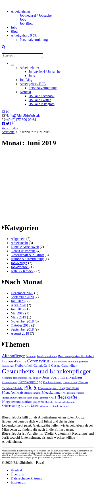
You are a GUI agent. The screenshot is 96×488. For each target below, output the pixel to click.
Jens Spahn (51, 377)
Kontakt (25, 92)
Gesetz (56, 365)
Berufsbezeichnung (47, 356)
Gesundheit (69, 365)
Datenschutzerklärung (26, 478)
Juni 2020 (18, 301)
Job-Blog (26, 23)
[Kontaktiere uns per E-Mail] (3, 111)
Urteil (35, 405)
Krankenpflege (30, 382)
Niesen (83, 382)
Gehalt (38, 365)
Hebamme (7, 378)
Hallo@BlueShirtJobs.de (22, 116)
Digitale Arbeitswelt (25, 247)
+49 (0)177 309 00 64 (20, 120)
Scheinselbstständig (65, 402)
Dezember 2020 (22, 293)
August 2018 (20, 333)
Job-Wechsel (20, 267)
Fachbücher (8, 366)
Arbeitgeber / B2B (24, 35)
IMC (30, 378)
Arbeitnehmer (20, 11)
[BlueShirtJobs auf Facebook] (3, 124)
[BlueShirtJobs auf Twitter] (7, 124)
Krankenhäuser (9, 382)
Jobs (23, 19)
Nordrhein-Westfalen (12, 388)
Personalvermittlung (34, 39)
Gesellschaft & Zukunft (27, 255)
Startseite (8, 132)
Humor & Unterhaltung (27, 259)
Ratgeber (49, 402)
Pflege (30, 387)
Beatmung (31, 356)
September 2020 (22, 297)
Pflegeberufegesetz (48, 388)
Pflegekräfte (66, 396)
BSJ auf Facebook (41, 96)
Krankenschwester (52, 382)
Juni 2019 (18, 309)
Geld (47, 365)
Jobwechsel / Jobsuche (36, 15)
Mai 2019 (17, 313)
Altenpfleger (13, 355)
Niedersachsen (70, 382)
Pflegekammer (52, 392)
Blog (14, 31)
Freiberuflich (24, 365)
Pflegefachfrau (68, 388)
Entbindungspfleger (78, 361)
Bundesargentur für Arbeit (76, 356)
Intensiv (37, 378)
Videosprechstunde (49, 406)
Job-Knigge (19, 263)
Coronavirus (38, 360)
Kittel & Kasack (22, 271)
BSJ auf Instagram (41, 104)
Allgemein (18, 239)
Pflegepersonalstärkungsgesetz (23, 401)
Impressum (18, 482)
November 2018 (22, 321)
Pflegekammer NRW (43, 397)
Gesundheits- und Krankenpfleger (46, 371)
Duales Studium (58, 361)
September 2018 (22, 329)
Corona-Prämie (14, 361)
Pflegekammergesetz (73, 393)
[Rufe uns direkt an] (7, 111)
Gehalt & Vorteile (23, 251)
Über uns (17, 474)
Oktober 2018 (20, 325)
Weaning (64, 406)
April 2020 (18, 305)
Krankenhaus (72, 377)
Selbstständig (11, 405)
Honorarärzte (20, 378)
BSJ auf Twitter (40, 100)
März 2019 (18, 317)
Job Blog (26, 80)
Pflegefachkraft (12, 392)
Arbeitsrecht (19, 243)
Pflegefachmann (32, 393)
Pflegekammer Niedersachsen (17, 397)
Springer (25, 406)
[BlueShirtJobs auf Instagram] (11, 124)
